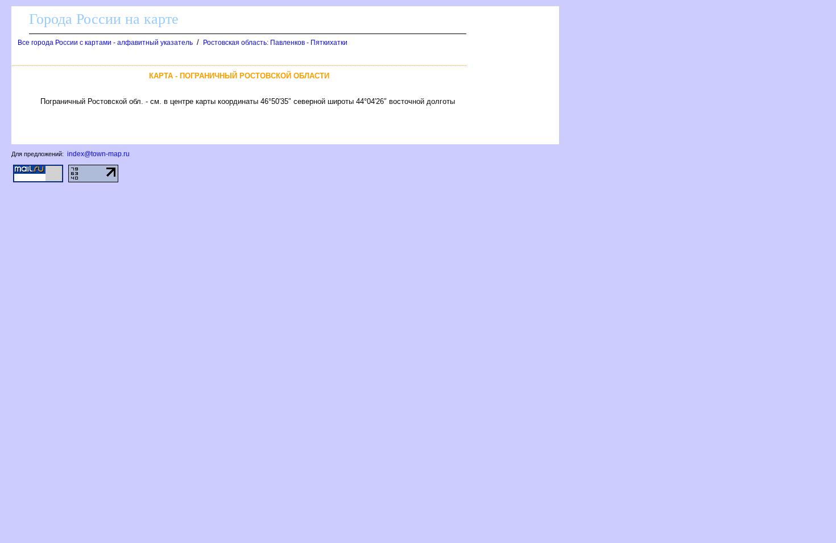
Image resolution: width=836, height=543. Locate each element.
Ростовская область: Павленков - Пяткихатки (275, 43)
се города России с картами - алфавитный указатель (105, 43)
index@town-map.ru (98, 154)
